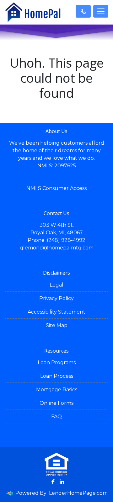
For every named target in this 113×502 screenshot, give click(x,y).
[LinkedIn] (62, 481)
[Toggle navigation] (100, 11)
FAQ (56, 417)
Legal (56, 285)
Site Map (56, 325)
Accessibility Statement (56, 312)
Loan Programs (57, 362)
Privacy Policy (56, 298)
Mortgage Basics (56, 390)
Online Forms (56, 403)
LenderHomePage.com (78, 493)
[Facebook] (53, 481)
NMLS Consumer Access (56, 188)
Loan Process (56, 376)
